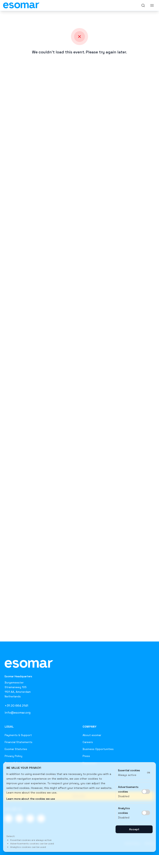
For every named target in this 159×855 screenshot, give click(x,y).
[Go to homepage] (29, 664)
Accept (134, 829)
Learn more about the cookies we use (30, 798)
